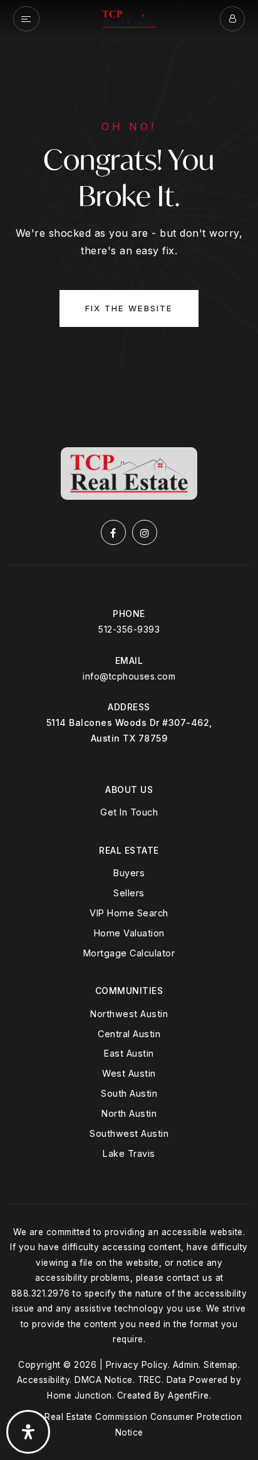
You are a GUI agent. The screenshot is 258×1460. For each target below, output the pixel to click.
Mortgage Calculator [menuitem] (129, 953)
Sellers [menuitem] (129, 893)
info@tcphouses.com (129, 676)
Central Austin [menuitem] (129, 1033)
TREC (150, 1380)
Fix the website (129, 308)
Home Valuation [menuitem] (129, 933)
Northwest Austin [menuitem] (129, 1013)
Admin (186, 1365)
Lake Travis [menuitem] (129, 1153)
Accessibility (43, 1380)
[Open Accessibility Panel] (28, 1432)
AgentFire (188, 1395)
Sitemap (221, 1365)
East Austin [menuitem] (129, 1053)
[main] (129, 203)
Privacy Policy (137, 1365)
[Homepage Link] (129, 18)
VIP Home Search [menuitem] (129, 913)
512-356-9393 (129, 629)
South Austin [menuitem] (129, 1093)
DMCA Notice (104, 1380)
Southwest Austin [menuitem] (129, 1133)
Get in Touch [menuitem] (129, 812)
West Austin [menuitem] (129, 1073)
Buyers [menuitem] (129, 872)
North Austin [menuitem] (129, 1113)
